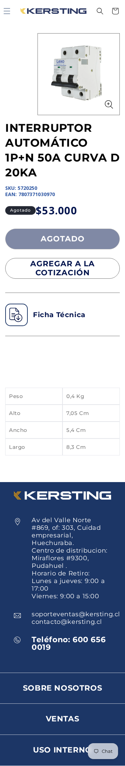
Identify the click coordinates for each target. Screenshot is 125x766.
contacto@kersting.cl (67, 622)
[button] (100, 11)
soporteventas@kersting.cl (76, 614)
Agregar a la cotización (62, 268)
